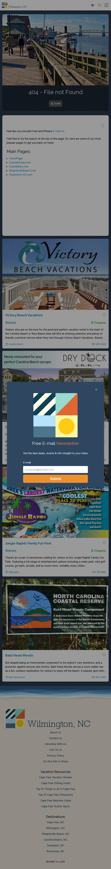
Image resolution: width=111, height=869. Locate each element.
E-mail (27, 462)
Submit (55, 479)
